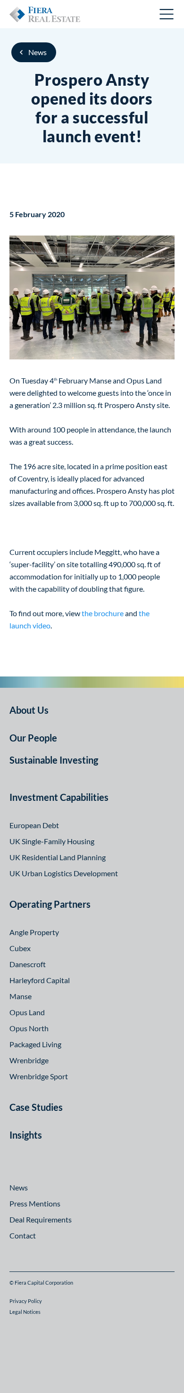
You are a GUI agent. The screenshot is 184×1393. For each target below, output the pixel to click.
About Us (29, 710)
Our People (33, 737)
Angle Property (34, 932)
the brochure (103, 613)
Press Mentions (34, 1203)
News (37, 52)
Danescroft (27, 964)
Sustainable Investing (53, 760)
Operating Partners (50, 904)
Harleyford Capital (39, 980)
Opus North (29, 1028)
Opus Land (27, 1012)
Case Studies (36, 1107)
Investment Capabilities (59, 797)
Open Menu (167, 14)
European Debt (34, 825)
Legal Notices (25, 1312)
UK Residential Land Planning (57, 857)
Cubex (20, 948)
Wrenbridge (29, 1060)
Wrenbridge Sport (38, 1076)
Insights (25, 1134)
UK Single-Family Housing (51, 841)
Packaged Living (35, 1044)
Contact (22, 1235)
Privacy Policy (25, 1301)
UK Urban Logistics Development (63, 873)
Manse (20, 996)
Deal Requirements (40, 1219)
